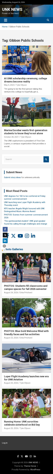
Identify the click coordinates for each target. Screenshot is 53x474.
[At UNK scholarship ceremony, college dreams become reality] (26, 60)
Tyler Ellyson (21, 85)
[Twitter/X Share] (5, 235)
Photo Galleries (13, 249)
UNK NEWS (12, 9)
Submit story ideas (12, 177)
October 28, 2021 (11, 137)
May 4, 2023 (9, 85)
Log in (4, 443)
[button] (4, 246)
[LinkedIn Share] (5, 240)
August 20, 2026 (11, 383)
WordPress (35, 469)
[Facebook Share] (5, 229)
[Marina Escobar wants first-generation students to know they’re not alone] (26, 112)
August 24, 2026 (11, 292)
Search (46, 159)
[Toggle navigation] (5, 20)
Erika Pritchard (26, 292)
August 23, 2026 (11, 338)
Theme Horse (30, 466)
